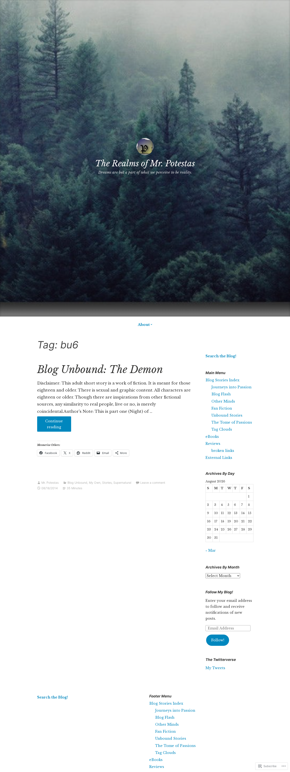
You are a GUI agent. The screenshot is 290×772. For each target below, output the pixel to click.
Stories (107, 482)
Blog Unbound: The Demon (100, 369)
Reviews (213, 443)
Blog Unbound (77, 482)
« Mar (211, 550)
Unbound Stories (226, 415)
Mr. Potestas (50, 482)
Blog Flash (221, 394)
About (144, 324)
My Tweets (215, 668)
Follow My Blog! (219, 592)
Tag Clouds (221, 429)
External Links (219, 457)
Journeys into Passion (231, 387)
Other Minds (223, 401)
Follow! (217, 640)
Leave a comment (152, 482)
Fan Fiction (221, 408)
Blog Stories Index (222, 380)
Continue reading (50, 425)
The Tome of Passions (231, 422)
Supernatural (122, 482)
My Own (94, 482)
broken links (222, 450)
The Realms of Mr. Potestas (145, 163)
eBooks (212, 436)
